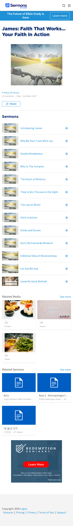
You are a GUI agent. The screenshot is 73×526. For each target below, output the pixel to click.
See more (65, 296)
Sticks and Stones (30, 230)
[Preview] (66, 128)
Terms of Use (46, 512)
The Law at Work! (30, 204)
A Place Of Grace (10, 92)
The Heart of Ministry (32, 179)
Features (8, 512)
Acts (6, 395)
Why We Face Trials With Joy (36, 141)
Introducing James (31, 128)
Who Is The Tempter (32, 166)
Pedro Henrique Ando (50, 399)
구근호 (7, 432)
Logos (23, 508)
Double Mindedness (31, 153)
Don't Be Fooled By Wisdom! (36, 243)
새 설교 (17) (10, 428)
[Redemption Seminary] (36, 461)
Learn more (59, 16)
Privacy (31, 512)
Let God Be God (29, 268)
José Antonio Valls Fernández (19, 399)
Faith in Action (28, 217)
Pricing (20, 512)
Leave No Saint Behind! (33, 281)
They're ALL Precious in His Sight (39, 192)
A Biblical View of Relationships (38, 255)
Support (61, 512)
